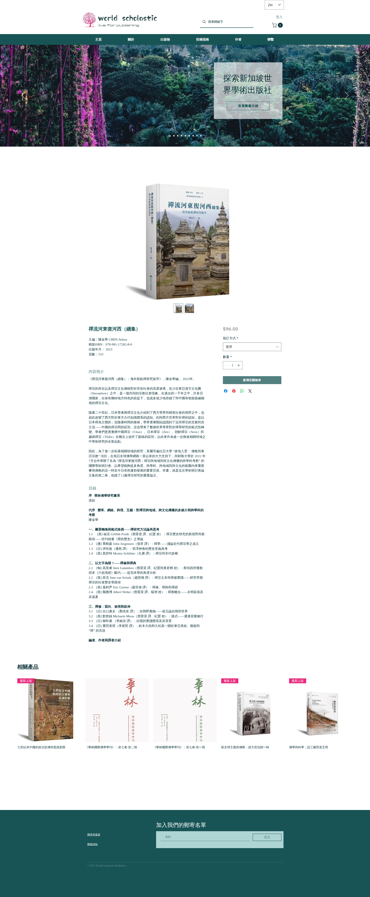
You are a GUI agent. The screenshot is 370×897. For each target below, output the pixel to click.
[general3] (197, 136)
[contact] (185, 136)
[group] (185, 715)
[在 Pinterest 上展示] (233, 391)
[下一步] (347, 96)
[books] (169, 136)
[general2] (193, 136)
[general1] (189, 136)
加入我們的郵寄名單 (181, 825)
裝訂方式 (230, 338)
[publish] (177, 136)
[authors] (174, 136)
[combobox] (252, 347)
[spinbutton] (232, 365)
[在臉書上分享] (225, 391)
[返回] (23, 96)
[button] (278, 25)
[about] (181, 136)
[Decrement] (226, 365)
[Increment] (239, 365)
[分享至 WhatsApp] (242, 391)
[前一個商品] (11, 709)
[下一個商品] (358, 709)
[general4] (200, 136)
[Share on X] (250, 391)
